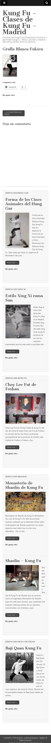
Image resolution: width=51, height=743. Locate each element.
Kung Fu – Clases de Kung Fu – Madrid (19, 22)
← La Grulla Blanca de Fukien (12, 113)
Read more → (12, 263)
